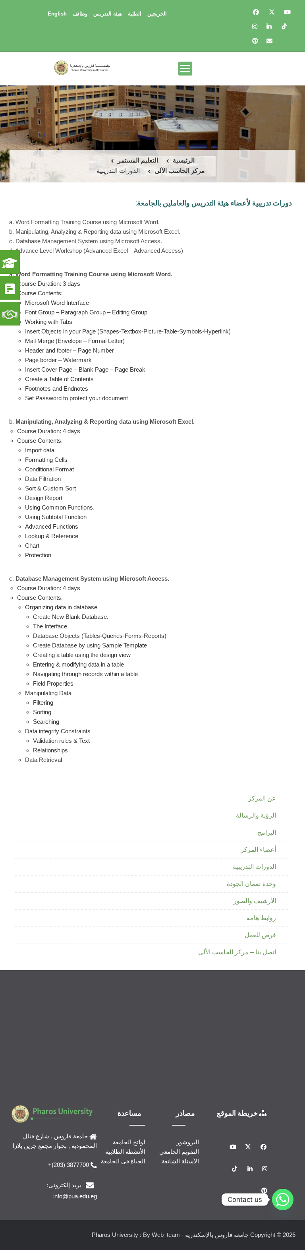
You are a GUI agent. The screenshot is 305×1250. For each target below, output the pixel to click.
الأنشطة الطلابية (125, 1151)
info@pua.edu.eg (75, 1196)
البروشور (187, 1142)
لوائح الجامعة (129, 1142)
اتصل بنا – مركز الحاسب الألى (237, 952)
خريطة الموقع (238, 1113)
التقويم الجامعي (179, 1151)
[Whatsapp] (282, 1199)
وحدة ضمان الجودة (251, 883)
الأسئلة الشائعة (180, 1161)
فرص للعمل (260, 935)
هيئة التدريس (107, 14)
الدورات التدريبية (254, 866)
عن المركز (262, 798)
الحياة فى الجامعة (123, 1161)
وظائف (80, 14)
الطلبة (134, 14)
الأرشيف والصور (255, 900)
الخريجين (157, 14)
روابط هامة (261, 918)
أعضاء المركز (258, 849)
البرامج (267, 832)
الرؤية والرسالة (256, 815)
